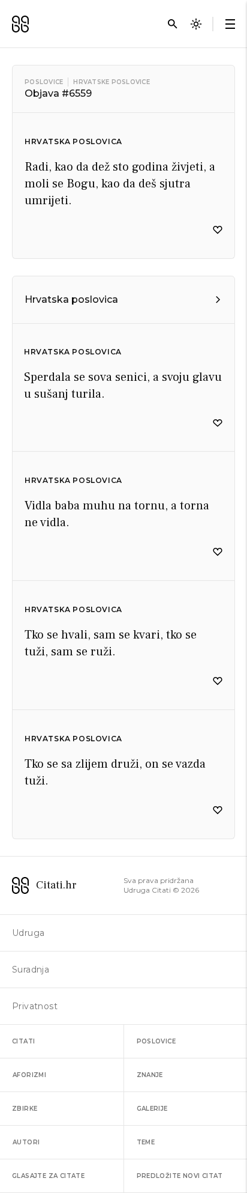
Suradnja (30, 969)
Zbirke (24, 1109)
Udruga (28, 932)
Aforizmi (29, 1075)
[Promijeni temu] (196, 24)
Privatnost (35, 1006)
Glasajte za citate (48, 1176)
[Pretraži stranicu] (172, 24)
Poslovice (44, 82)
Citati (23, 1041)
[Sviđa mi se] (217, 230)
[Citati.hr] (20, 24)
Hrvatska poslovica (73, 141)
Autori (26, 1142)
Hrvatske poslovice (111, 82)
